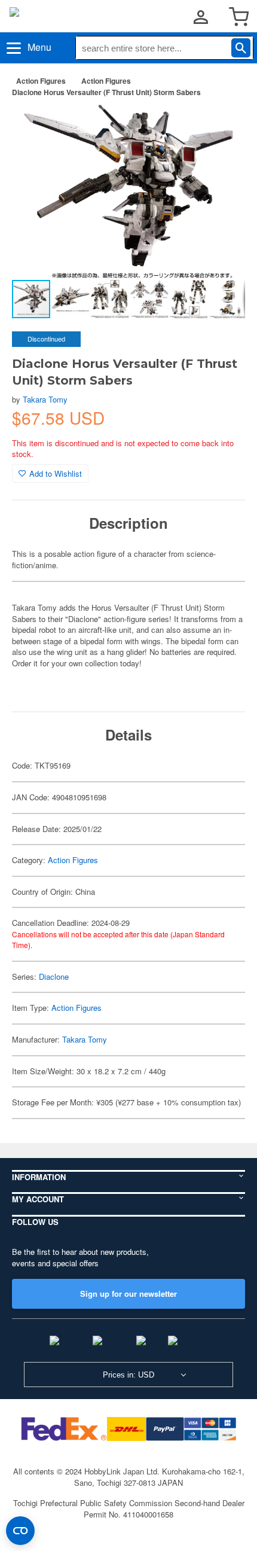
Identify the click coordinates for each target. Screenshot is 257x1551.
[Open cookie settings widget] (20, 1530)
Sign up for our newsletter (128, 1293)
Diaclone (54, 976)
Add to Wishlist (55, 473)
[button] (223, 125)
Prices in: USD (128, 1374)
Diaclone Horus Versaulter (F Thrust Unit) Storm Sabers (106, 92)
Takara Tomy (45, 399)
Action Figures (41, 80)
